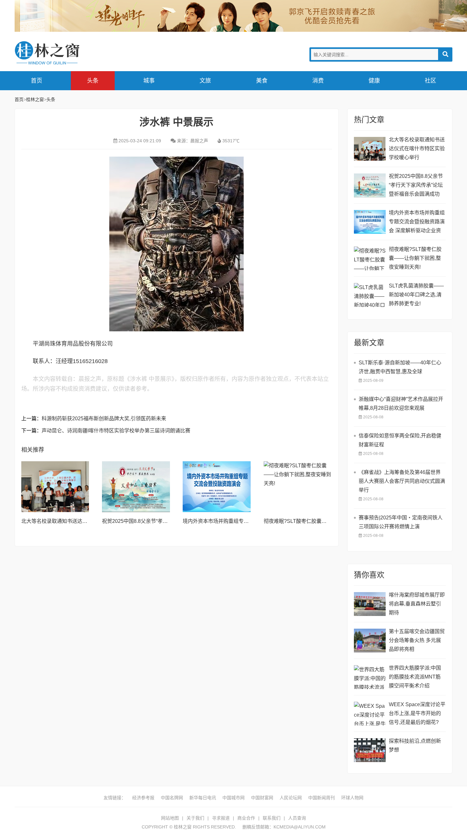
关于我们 (195, 818)
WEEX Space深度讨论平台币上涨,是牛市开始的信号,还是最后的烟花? (417, 713)
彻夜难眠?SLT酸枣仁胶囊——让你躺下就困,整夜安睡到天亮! (415, 258)
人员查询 (297, 818)
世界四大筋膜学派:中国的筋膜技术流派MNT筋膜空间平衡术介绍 (415, 676)
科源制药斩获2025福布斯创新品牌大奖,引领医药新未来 (104, 418)
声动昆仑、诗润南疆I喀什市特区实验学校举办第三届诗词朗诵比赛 (116, 430)
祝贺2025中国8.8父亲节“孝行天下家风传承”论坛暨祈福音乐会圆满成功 (416, 185)
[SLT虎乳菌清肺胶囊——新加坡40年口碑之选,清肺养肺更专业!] (370, 295)
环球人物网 (352, 797)
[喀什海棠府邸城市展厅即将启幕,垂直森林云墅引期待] (370, 604)
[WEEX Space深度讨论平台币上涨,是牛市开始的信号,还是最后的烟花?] (370, 714)
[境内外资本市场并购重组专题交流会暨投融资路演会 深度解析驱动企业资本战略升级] (217, 486)
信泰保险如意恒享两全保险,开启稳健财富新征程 (400, 440)
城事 (149, 81)
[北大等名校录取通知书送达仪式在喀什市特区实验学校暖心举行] (55, 486)
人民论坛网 (291, 797)
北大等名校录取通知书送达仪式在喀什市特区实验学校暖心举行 (417, 148)
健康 (374, 81)
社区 (430, 81)
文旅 (205, 81)
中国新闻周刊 (321, 797)
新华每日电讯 (202, 797)
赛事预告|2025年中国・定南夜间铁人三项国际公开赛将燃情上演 (401, 522)
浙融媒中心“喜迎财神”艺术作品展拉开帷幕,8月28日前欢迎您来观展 (401, 403)
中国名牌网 (172, 797)
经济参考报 (143, 797)
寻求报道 (221, 818)
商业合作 (246, 818)
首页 (36, 81)
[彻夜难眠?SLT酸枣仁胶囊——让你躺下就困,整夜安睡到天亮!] (298, 486)
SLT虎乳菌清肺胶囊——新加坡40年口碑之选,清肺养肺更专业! (416, 294)
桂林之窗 (62, 53)
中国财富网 (262, 797)
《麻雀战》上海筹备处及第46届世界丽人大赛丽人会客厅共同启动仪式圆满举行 (402, 481)
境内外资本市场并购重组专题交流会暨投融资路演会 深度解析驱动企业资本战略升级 (417, 222)
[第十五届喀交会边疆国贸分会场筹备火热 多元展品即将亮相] (370, 640)
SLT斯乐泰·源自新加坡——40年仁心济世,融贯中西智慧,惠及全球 (400, 367)
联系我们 (272, 818)
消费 (318, 81)
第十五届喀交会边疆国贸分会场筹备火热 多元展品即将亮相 (417, 640)
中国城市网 (233, 797)
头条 (92, 81)
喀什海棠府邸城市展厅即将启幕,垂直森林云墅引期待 (417, 603)
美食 (261, 81)
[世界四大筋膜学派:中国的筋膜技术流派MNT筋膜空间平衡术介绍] (370, 677)
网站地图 (170, 818)
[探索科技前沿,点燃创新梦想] (370, 750)
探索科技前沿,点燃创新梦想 (415, 745)
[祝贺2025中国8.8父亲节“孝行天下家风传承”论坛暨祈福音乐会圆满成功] (136, 486)
